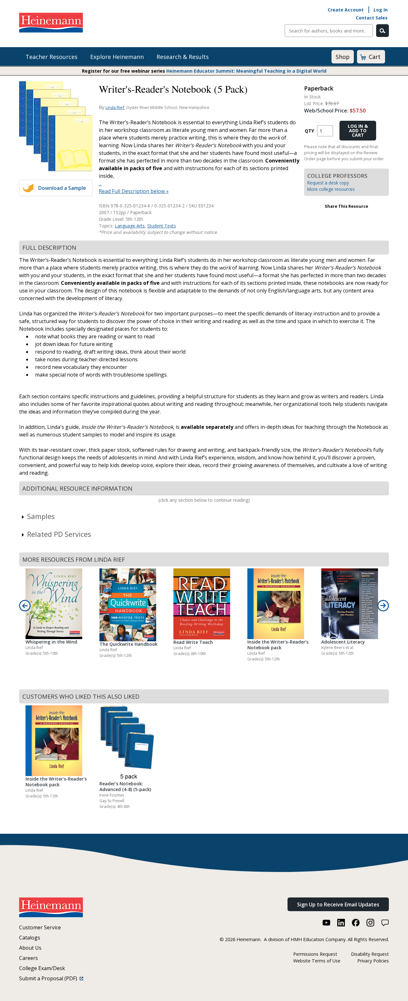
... (100, 183)
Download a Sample (62, 187)
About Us (30, 947)
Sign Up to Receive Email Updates (338, 904)
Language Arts (130, 226)
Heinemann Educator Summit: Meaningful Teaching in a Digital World (246, 71)
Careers (28, 957)
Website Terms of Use (316, 961)
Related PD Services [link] (59, 534)
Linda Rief (115, 107)
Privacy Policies (373, 961)
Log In (381, 10)
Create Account (346, 10)
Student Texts (161, 226)
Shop (343, 57)
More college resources (331, 189)
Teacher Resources (51, 57)
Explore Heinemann (117, 57)
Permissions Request (315, 954)
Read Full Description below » (134, 191)
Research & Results (183, 57)
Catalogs (29, 937)
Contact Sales (372, 18)
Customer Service (40, 927)
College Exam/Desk (42, 968)
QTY (309, 131)
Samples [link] (41, 516)
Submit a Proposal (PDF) (49, 978)
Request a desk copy (328, 183)
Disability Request (370, 954)
